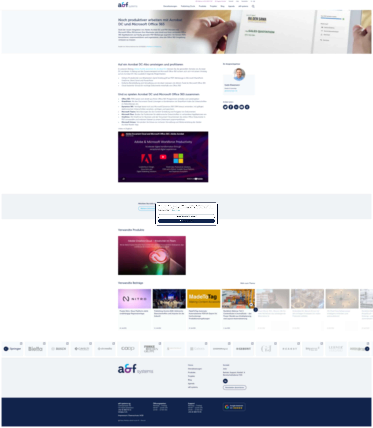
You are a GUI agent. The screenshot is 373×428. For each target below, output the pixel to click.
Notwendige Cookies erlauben (186, 216)
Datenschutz (176, 210)
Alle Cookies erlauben (187, 221)
